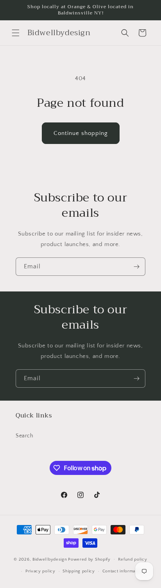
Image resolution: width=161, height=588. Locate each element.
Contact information (122, 571)
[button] (15, 32)
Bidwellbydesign (49, 559)
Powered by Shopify (89, 559)
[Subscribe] (136, 266)
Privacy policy (40, 571)
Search (25, 436)
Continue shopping (81, 133)
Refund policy (132, 559)
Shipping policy (79, 571)
